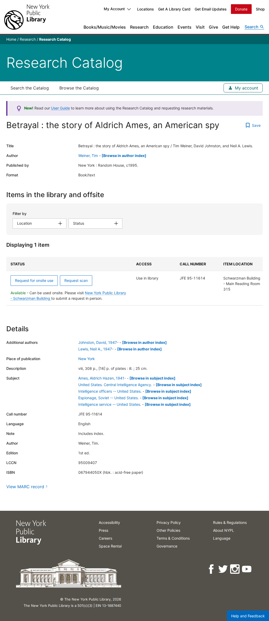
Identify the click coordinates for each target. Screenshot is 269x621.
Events (185, 27)
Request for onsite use (34, 280)
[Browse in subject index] (152, 378)
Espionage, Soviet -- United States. (108, 398)
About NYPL (223, 530)
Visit (200, 27)
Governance (167, 546)
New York (86, 358)
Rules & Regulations (230, 522)
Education (163, 27)
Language (221, 538)
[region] (134, 281)
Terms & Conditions (173, 538)
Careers (105, 538)
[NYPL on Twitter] (223, 569)
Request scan (76, 280)
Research (139, 27)
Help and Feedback (248, 616)
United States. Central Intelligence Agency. (115, 384)
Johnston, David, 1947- (98, 342)
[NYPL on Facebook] (211, 569)
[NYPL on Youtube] (247, 569)
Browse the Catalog (79, 88)
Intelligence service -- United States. (109, 404)
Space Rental (110, 546)
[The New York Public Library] (26, 17)
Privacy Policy (169, 522)
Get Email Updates (211, 9)
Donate (241, 9)
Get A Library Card (174, 9)
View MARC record (25, 486)
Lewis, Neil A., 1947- (95, 349)
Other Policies (168, 530)
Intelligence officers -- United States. (110, 391)
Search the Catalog (30, 88)
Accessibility (109, 522)
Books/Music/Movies (105, 27)
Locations (145, 9)
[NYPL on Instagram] (235, 569)
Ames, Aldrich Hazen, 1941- (102, 378)
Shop (260, 9)
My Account (114, 9)
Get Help (231, 27)
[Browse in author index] (124, 155)
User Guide (60, 108)
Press (103, 530)
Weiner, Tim (88, 155)
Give (213, 27)
